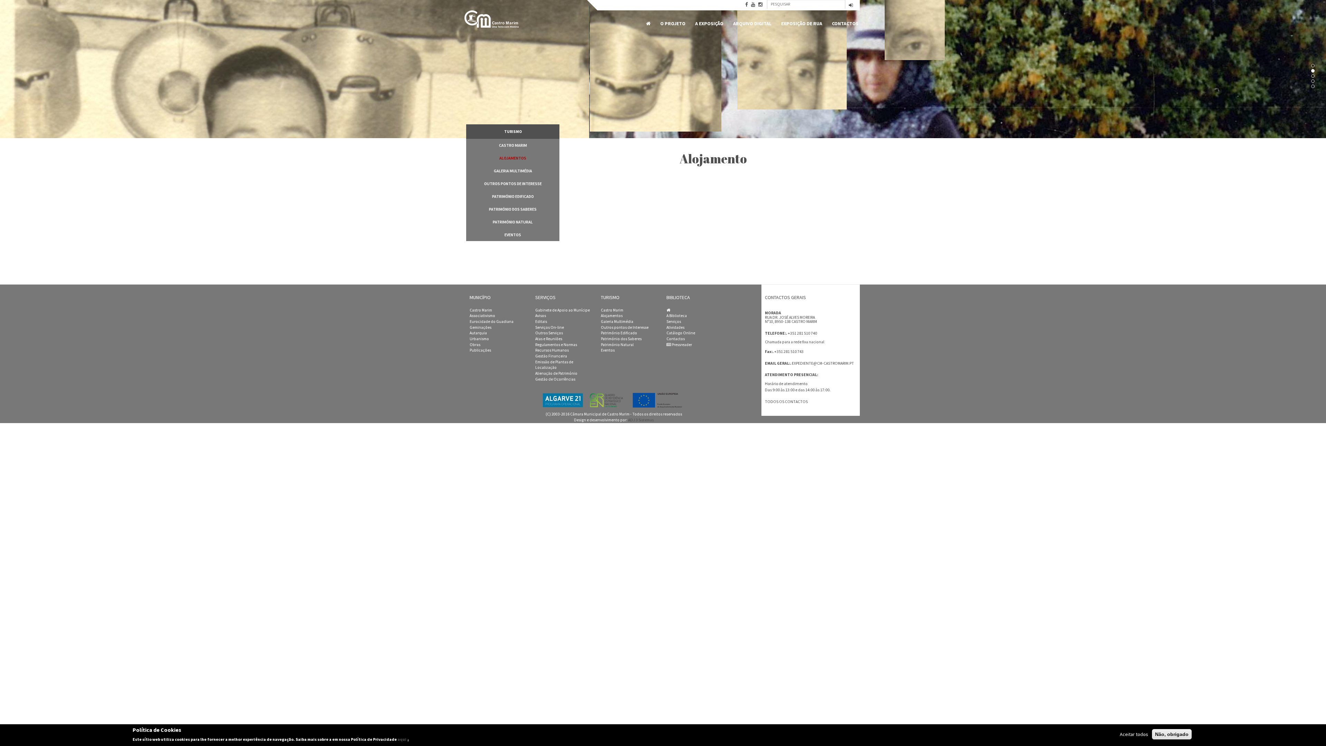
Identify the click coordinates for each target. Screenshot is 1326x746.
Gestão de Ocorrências (555, 379)
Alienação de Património (556, 373)
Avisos (540, 315)
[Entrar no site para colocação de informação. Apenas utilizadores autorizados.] (851, 5)
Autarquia (478, 333)
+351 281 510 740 (802, 333)
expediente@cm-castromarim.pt (823, 363)
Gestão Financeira (551, 356)
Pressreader (681, 344)
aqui (401, 739)
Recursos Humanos (552, 350)
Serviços (673, 321)
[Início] (492, 19)
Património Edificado (513, 196)
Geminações (480, 327)
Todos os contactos (786, 401)
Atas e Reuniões (548, 338)
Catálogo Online (680, 333)
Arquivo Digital (752, 23)
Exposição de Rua (801, 23)
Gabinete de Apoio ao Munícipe (562, 310)
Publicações (480, 350)
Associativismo (482, 315)
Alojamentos (512, 158)
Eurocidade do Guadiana (491, 321)
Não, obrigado (1172, 734)
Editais (541, 321)
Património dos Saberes (513, 209)
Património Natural (513, 221)
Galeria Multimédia (513, 170)
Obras (475, 344)
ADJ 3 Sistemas (641, 420)
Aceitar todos (1134, 734)
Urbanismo (479, 338)
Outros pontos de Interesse (513, 183)
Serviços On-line (549, 327)
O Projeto (672, 23)
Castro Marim (513, 145)
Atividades (675, 327)
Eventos (513, 234)
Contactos (845, 23)
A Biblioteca (676, 315)
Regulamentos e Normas (556, 344)
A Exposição (709, 23)
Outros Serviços (549, 333)
